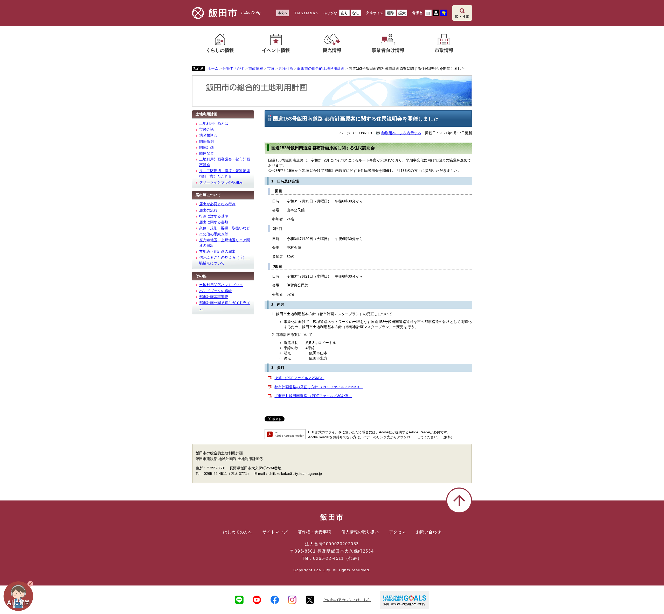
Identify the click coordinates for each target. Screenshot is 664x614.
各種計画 (286, 68)
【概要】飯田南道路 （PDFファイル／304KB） (313, 396)
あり (344, 13)
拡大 (402, 13)
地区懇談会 (208, 135)
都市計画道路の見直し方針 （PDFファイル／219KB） (318, 387)
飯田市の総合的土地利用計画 (320, 68)
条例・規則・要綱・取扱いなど (224, 228)
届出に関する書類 (213, 222)
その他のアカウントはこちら (347, 600)
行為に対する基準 (213, 216)
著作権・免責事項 (314, 532)
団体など (206, 153)
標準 (390, 13)
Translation (306, 13)
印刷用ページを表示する (401, 133)
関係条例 (206, 141)
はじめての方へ (237, 532)
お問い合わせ (428, 532)
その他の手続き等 (213, 234)
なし (355, 13)
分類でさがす (233, 68)
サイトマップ (274, 532)
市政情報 (255, 68)
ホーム (213, 68)
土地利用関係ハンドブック (221, 285)
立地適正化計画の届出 (217, 251)
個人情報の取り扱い (360, 532)
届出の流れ (208, 210)
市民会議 (206, 129)
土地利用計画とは (213, 123)
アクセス (397, 532)
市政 (270, 68)
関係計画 (206, 147)
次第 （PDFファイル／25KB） (299, 378)
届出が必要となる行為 (217, 204)
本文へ (282, 13)
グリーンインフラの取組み (221, 182)
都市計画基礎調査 (213, 297)
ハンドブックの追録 (215, 291)
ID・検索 (462, 16)
